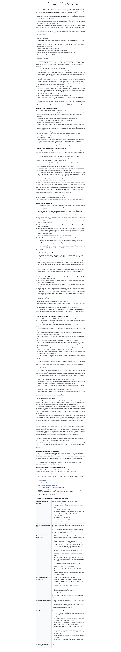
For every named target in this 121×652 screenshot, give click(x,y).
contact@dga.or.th (51, 482)
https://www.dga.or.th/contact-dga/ (49, 485)
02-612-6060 (48, 480)
